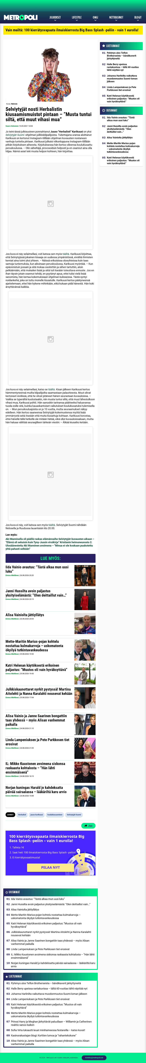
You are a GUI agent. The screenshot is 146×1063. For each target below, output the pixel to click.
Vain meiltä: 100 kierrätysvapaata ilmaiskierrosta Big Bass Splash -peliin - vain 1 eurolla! (72, 30)
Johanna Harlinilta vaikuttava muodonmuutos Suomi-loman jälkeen (49, 993)
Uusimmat (14, 892)
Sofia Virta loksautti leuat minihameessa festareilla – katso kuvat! (48, 1030)
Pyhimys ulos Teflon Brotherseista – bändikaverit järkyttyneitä (46, 983)
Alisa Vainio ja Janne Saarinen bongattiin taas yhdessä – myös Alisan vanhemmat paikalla (36, 720)
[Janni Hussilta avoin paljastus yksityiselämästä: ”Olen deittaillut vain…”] (85, 599)
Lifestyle (77, 17)
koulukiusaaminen (54, 815)
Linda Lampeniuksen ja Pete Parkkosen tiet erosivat (37, 742)
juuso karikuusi (37, 815)
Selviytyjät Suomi (15, 134)
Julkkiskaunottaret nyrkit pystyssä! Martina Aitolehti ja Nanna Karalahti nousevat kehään (39, 691)
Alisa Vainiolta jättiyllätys (25, 615)
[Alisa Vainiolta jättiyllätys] (85, 623)
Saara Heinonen (12, 126)
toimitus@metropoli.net (94, 1058)
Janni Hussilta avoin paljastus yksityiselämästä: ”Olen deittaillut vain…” (36, 593)
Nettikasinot (116, 17)
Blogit (137, 17)
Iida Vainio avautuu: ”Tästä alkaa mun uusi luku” (37, 569)
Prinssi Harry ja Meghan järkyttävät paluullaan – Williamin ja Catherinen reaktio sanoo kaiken (51, 1023)
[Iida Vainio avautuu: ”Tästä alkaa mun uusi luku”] (85, 575)
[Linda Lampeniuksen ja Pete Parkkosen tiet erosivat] (85, 748)
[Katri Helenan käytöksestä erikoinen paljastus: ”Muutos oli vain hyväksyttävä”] (85, 674)
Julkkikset (55, 17)
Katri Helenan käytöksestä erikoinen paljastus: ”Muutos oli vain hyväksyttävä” (36, 667)
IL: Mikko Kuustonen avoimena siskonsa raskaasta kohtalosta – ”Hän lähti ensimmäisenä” (35, 768)
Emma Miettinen (12, 575)
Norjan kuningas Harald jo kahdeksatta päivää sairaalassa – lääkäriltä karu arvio (36, 789)
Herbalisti (22, 815)
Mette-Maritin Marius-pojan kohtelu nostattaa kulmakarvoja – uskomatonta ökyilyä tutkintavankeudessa (34, 645)
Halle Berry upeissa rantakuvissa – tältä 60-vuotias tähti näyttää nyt (49, 988)
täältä (66, 253)
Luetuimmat (15, 976)
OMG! (95, 17)
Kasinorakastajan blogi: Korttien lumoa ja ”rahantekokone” (43, 1035)
